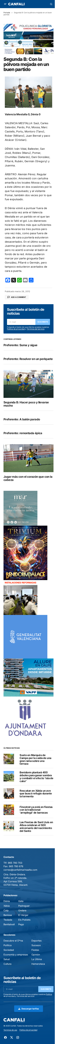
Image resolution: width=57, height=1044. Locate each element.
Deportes (36, 940)
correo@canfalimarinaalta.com (20, 869)
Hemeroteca (38, 963)
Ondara (22, 910)
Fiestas (35, 949)
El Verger (23, 915)
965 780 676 (16, 866)
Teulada (8, 919)
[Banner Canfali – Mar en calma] (20, 507)
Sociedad (9, 949)
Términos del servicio (35, 329)
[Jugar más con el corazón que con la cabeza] (28, 458)
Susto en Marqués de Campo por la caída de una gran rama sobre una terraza (35, 759)
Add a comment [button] (18, 297)
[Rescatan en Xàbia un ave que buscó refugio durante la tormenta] (9, 793)
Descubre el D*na (13, 940)
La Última (36, 959)
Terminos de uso (10, 1030)
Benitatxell (9, 924)
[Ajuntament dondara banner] (25, 718)
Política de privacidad (16, 329)
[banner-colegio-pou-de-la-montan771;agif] (20, 597)
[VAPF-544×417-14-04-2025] (28, 677)
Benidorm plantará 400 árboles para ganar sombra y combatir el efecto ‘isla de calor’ (36, 776)
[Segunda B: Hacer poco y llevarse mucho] (28, 384)
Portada (7, 12)
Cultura (7, 963)
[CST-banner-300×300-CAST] (25, 636)
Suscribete (42, 322)
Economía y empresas (16, 954)
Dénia (7, 901)
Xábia (7, 905)
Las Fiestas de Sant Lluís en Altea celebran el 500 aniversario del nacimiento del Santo (36, 826)
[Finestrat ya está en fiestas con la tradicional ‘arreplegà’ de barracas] (9, 810)
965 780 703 (15, 862)
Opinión (35, 954)
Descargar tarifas (30, 1008)
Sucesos (36, 945)
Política (8, 945)
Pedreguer (24, 905)
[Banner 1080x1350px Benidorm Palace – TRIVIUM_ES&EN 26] (25, 552)
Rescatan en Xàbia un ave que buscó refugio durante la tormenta (36, 793)
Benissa (8, 915)
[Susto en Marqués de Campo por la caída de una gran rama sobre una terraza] (9, 759)
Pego (21, 924)
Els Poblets (24, 919)
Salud (7, 959)
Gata (20, 901)
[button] (5, 4)
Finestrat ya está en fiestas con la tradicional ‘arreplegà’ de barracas (36, 809)
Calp (6, 910)
